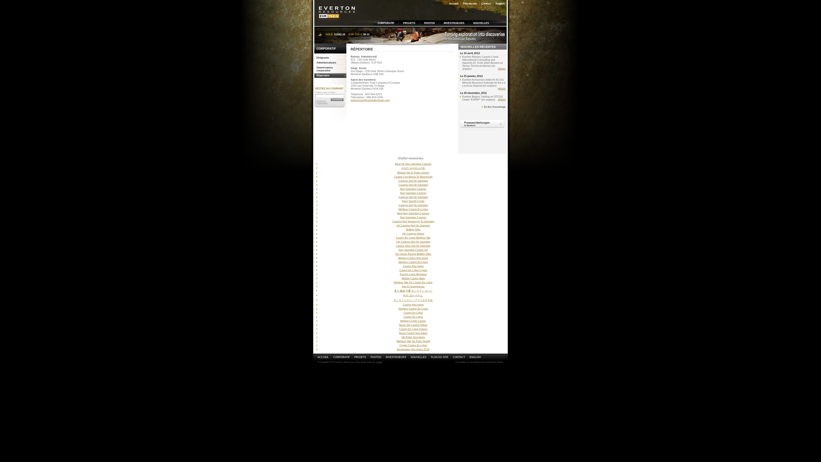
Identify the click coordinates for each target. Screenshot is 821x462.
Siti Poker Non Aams (413, 337)
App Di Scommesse (413, 286)
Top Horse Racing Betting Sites (413, 254)
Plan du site (470, 3)
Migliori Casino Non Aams (413, 258)
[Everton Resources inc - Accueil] (337, 25)
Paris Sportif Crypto (413, 201)
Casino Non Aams (413, 266)
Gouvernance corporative (324, 69)
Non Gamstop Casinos (413, 189)
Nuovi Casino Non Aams (413, 333)
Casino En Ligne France (413, 329)
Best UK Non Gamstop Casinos (413, 164)
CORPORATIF (326, 48)
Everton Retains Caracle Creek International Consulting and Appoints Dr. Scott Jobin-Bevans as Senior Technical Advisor (482, 61)
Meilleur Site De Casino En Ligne (413, 282)
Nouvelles (481, 23)
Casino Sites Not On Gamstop (413, 245)
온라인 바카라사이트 (413, 168)
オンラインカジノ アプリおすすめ (413, 300)
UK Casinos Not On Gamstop (413, 225)
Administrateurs (326, 62)
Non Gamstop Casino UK (413, 250)
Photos (429, 23)
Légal (379, 362)
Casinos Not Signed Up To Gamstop (413, 221)
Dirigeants (322, 57)
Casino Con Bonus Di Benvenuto (413, 176)
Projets (409, 23)
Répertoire (322, 75)
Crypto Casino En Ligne (413, 345)
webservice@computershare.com (370, 100)
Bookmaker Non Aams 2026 (413, 349)
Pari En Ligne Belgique (413, 274)
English (500, 3)
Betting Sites (413, 229)
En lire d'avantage (495, 106)
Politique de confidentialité (321, 102)
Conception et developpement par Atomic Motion (479, 362)
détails (502, 68)
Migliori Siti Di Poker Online (413, 172)
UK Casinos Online (413, 233)
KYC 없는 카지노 (413, 295)
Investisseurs (454, 23)
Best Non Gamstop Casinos (413, 213)
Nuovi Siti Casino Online (413, 325)
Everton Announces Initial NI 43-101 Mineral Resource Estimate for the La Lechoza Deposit (483, 82)
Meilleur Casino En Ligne (413, 209)
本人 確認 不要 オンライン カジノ (413, 290)
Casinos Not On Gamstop (413, 180)
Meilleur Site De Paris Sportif (413, 341)
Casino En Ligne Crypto (413, 270)
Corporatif (386, 23)
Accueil (453, 3)
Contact (486, 3)
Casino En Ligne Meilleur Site (413, 237)
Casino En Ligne (413, 312)
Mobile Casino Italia (413, 278)
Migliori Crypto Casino (413, 321)
